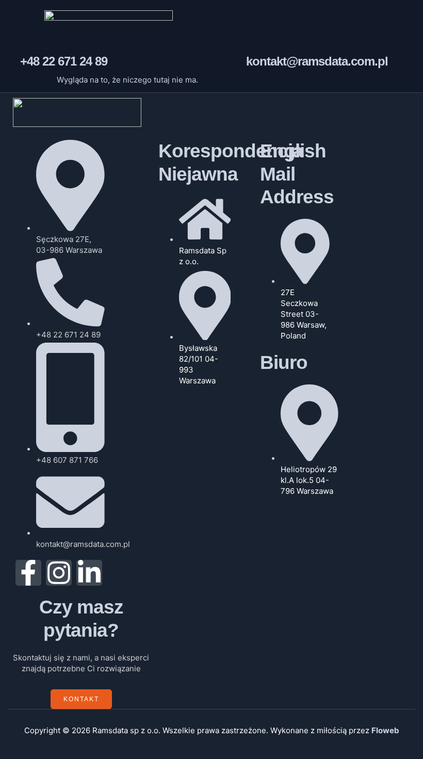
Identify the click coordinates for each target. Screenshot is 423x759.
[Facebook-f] (28, 573)
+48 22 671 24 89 (63, 61)
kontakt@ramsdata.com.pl (317, 61)
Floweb (385, 730)
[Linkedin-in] (89, 573)
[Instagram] (59, 573)
